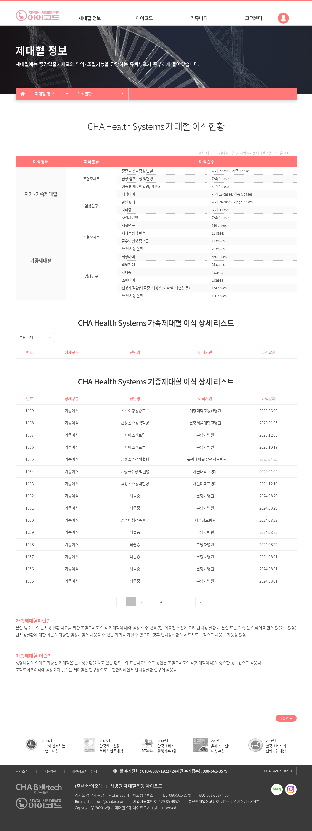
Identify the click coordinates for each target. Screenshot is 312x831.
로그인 (283, 18)
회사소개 (22, 771)
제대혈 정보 (44, 94)
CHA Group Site (276, 770)
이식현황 (84, 94)
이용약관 (50, 771)
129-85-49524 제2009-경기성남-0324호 (196, 801)
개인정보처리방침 (84, 771)
